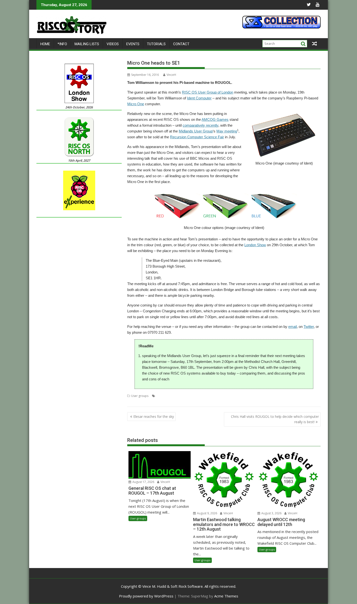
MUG (262, 396)
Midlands (251, 396)
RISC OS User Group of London (207, 92)
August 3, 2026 (271, 513)
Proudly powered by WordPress (146, 596)
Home (45, 44)
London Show (255, 245)
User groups (139, 396)
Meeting (219, 396)
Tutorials (156, 44)
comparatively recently (200, 125)
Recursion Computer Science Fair (197, 137)
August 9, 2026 (206, 513)
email (292, 326)
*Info (62, 44)
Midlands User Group (196, 131)
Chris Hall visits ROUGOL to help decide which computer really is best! (275, 419)
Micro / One (235, 396)
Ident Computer (199, 98)
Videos (113, 44)
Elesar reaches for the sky (153, 416)
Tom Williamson (293, 396)
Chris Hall (163, 396)
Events (132, 44)
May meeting (226, 131)
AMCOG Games (215, 119)
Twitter (309, 326)
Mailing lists (87, 44)
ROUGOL (274, 396)
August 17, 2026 (143, 482)
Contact (181, 44)
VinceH (171, 75)
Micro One (135, 104)
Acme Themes (226, 596)
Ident (174, 396)
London (185, 396)
